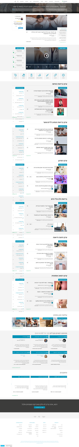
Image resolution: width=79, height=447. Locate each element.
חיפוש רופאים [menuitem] (57, 1)
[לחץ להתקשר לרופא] (20, 25)
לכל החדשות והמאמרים (63, 42)
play (13, 52)
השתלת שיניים (36, 428)
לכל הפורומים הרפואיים (16, 367)
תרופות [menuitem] (46, 1)
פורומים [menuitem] (26, 1)
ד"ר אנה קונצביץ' (44, 430)
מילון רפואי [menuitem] (51, 1)
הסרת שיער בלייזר (29, 428)
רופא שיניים (30, 434)
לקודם (23, 24)
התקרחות (37, 432)
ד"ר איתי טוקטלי (44, 432)
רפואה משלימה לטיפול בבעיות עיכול (29, 433)
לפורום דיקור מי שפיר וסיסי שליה (37, 348)
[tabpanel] (18, 23)
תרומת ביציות (30, 424)
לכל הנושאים (15, 117)
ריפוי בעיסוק (20, 424)
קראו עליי (20, 27)
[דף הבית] (64, 1)
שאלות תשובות (54, 424)
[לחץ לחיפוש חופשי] (13, 9)
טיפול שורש (37, 426)
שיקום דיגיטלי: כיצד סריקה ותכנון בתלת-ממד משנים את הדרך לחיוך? (62, 38)
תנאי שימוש (61, 430)
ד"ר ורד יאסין (44, 426)
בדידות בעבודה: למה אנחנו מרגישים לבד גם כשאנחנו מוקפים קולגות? (62, 33)
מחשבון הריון (20, 428)
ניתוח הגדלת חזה (29, 430)
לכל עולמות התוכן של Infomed (18, 327)
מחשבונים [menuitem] (21, 1)
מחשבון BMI (30, 426)
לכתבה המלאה (28, 41)
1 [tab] (18, 29)
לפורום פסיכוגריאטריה (54, 348)
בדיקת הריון (20, 430)
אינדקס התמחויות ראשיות (54, 427)
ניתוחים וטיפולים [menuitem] (36, 1)
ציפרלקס (37, 434)
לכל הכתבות (28, 117)
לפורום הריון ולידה (16, 348)
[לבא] (27, 67)
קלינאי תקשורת (20, 432)
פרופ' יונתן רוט (44, 428)
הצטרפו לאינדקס (60, 426)
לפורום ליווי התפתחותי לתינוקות (55, 364)
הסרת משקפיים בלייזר (19, 434)
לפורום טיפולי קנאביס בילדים (37, 364)
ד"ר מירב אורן (44, 424)
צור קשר (61, 432)
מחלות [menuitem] (42, 1)
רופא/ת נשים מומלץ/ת (19, 426)
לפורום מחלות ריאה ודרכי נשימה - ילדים (19, 364)
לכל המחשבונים (15, 395)
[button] (18, 1)
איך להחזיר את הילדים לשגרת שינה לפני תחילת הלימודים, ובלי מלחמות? (43, 32)
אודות (61, 424)
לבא (12, 24)
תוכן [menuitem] (30, 1)
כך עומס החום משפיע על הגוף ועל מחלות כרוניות (62, 35)
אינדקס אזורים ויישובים (53, 428)
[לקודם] (66, 67)
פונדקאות (37, 424)
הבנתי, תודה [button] (2, 445)
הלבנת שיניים (36, 430)
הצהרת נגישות (60, 428)
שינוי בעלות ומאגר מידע (59, 434)
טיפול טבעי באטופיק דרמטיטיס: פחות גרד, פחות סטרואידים (62, 40)
